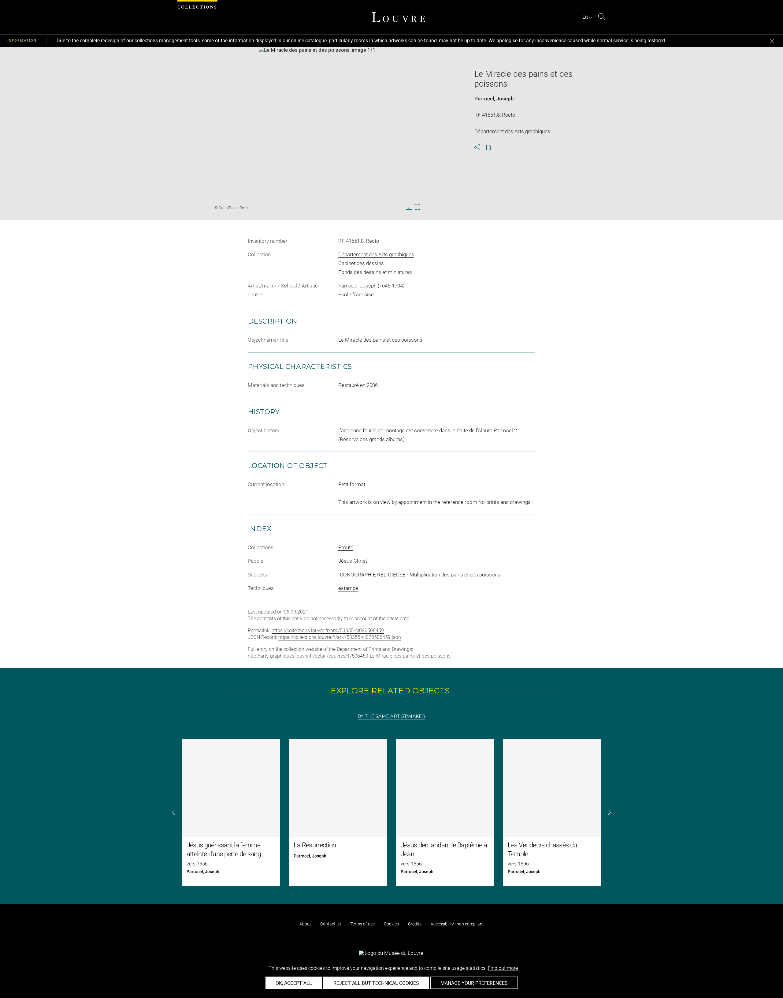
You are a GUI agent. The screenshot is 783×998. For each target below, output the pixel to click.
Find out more (503, 968)
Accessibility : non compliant (457, 923)
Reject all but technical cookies (376, 983)
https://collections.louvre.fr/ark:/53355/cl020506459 (328, 630)
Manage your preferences (474, 983)
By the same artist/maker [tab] (391, 716)
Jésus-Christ (352, 561)
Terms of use (363, 923)
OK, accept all (294, 983)
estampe (348, 588)
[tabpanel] (391, 812)
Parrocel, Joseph (494, 99)
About (305, 923)
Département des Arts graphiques (376, 254)
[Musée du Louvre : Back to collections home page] (398, 17)
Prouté (345, 547)
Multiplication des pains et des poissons (455, 575)
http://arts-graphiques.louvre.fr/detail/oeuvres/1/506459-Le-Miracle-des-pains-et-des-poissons (349, 656)
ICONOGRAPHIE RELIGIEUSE (372, 575)
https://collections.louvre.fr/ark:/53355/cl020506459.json (339, 637)
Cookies (391, 923)
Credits (414, 923)
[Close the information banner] (772, 40)
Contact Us (330, 923)
